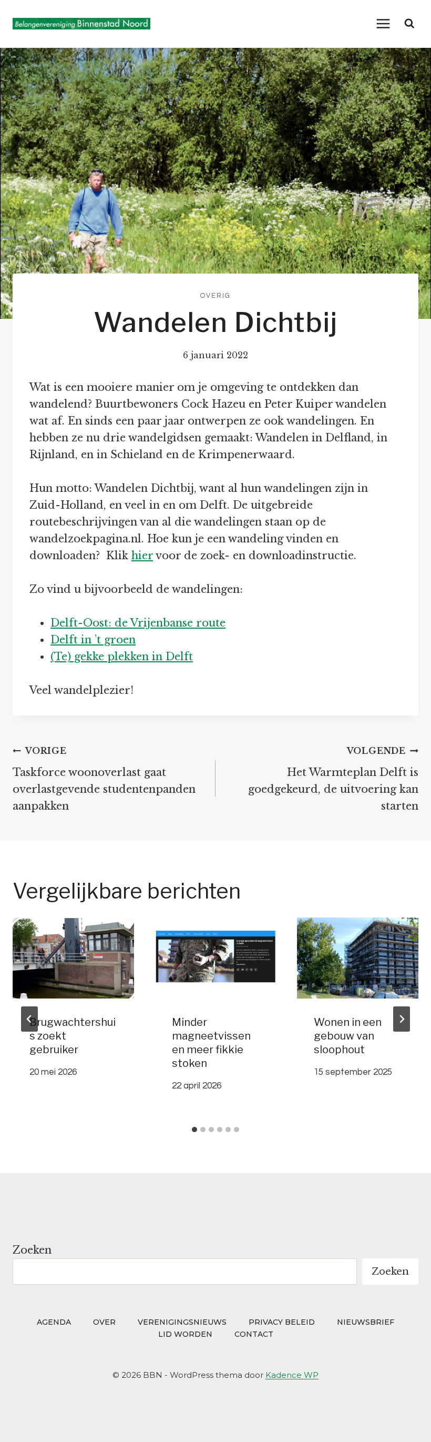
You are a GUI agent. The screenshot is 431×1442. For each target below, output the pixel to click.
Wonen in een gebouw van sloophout (348, 1036)
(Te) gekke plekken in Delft (121, 656)
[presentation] (73, 958)
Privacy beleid (282, 1322)
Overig (215, 295)
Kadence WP (292, 1375)
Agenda (54, 1322)
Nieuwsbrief (365, 1322)
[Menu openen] (383, 23)
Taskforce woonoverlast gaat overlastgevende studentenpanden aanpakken (104, 778)
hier (142, 555)
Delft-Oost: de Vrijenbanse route (137, 623)
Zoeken (32, 1250)
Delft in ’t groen (93, 639)
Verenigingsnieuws (182, 1322)
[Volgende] (401, 1019)
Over (104, 1322)
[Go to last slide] (29, 1019)
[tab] (194, 1129)
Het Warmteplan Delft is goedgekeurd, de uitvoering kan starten (333, 778)
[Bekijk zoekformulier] (409, 24)
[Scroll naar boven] (403, 1419)
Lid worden (185, 1334)
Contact (253, 1334)
